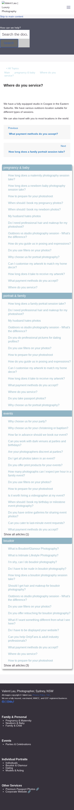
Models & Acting (15, 770)
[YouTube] (10, 702)
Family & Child (14, 725)
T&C (48, 695)
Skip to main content (11, 16)
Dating (9, 767)
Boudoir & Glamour (16, 765)
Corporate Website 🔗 (18, 791)
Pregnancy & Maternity (18, 720)
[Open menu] (68, 7)
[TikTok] (13, 702)
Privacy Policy (39, 695)
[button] (37, 168)
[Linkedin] (8, 702)
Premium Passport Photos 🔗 (22, 789)
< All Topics (12, 68)
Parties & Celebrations (18, 744)
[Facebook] (3, 702)
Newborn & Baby (15, 723)
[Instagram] (5, 702)
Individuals (12, 762)
